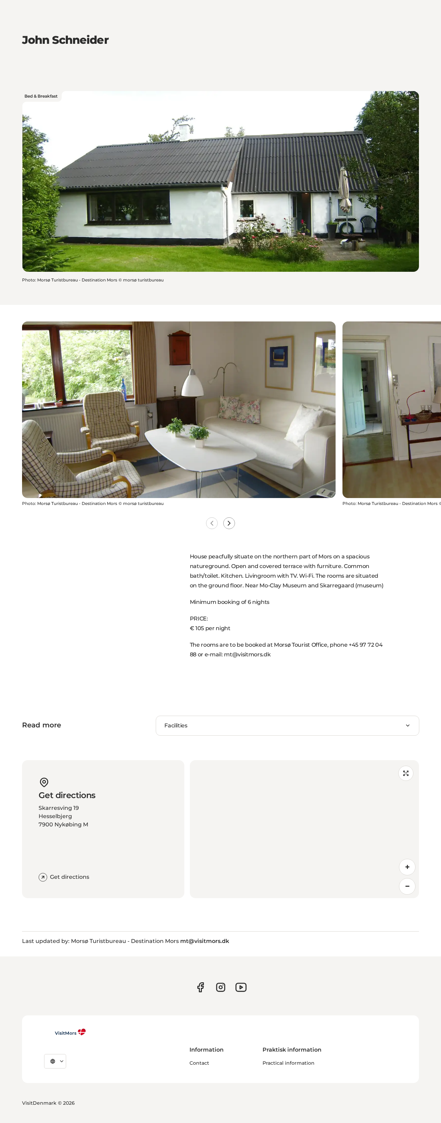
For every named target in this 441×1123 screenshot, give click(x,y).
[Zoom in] (407, 867)
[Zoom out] (407, 886)
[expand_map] (405, 773)
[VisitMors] (65, 1032)
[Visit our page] (200, 987)
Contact (199, 1063)
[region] (304, 829)
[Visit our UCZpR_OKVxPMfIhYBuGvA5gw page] (241, 987)
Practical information (289, 1063)
